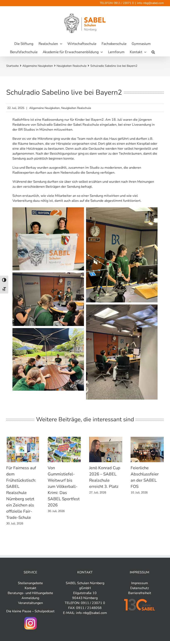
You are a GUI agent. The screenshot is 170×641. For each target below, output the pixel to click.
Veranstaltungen (30, 603)
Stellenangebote (30, 583)
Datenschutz (139, 588)
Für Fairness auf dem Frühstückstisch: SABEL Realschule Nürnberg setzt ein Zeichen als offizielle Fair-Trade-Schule (21, 492)
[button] (153, 52)
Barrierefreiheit (139, 593)
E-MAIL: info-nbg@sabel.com (85, 613)
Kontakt (30, 588)
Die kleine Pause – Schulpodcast (30, 611)
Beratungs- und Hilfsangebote (30, 593)
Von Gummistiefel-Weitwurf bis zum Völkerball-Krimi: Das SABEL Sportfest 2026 (64, 486)
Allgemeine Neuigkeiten (44, 108)
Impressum (139, 583)
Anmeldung (30, 598)
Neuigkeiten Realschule (76, 108)
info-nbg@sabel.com (150, 3)
